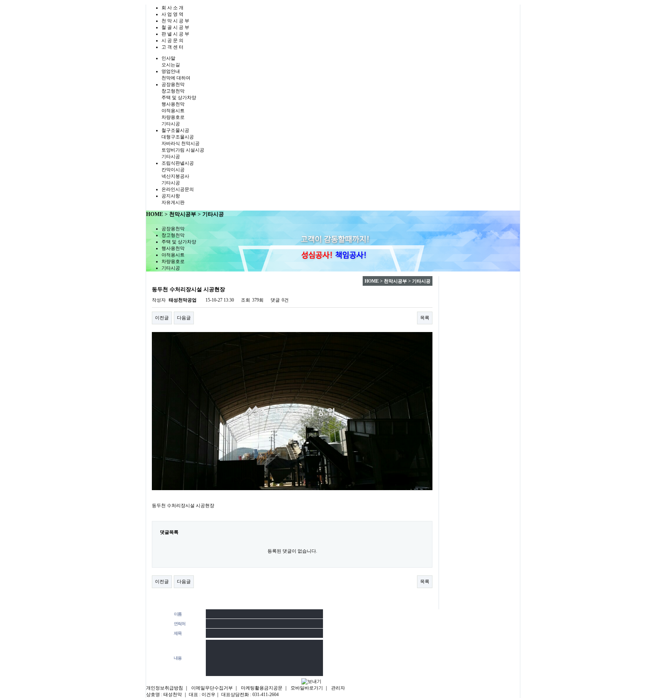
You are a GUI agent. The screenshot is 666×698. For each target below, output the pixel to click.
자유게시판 (173, 202)
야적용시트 (173, 110)
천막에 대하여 (175, 78)
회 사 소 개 (172, 7)
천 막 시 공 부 (175, 21)
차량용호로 (173, 117)
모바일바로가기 (307, 688)
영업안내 (170, 71)
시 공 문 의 (172, 40)
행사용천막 (173, 104)
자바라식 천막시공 (180, 143)
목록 (424, 317)
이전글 (162, 317)
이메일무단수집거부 (212, 688)
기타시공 (170, 123)
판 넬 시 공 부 (175, 34)
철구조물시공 (175, 130)
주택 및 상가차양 (178, 97)
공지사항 (170, 196)
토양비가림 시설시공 (182, 150)
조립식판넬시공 (177, 163)
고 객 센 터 (172, 47)
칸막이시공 (173, 169)
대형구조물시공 (177, 137)
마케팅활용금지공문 (262, 688)
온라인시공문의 (177, 189)
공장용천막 (173, 84)
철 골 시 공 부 (175, 27)
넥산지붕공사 (175, 176)
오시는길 (170, 64)
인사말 (168, 58)
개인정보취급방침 (164, 688)
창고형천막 (173, 91)
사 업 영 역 (172, 14)
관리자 (338, 688)
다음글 (184, 317)
